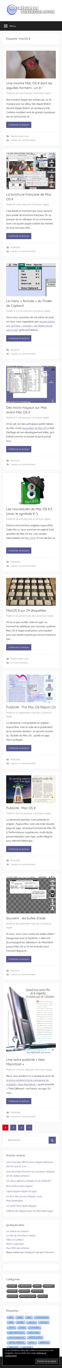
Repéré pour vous (19, 136)
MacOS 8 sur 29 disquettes (26, 610)
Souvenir (15, 349)
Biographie (49, 1286)
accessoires (42, 1317)
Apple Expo (35, 1337)
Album (22, 1327)
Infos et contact (14, 1239)
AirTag (12, 1327)
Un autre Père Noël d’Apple (21, 1205)
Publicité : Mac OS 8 (21, 808)
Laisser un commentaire (23, 140)
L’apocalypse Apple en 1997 (21, 1191)
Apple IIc (13, 1348)
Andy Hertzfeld (16, 1332)
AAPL (29, 1317)
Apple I (32, 1342)
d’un (8, 440)
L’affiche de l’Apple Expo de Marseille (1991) (29, 1211)
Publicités (15, 247)
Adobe (20, 1322)
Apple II (44, 1342)
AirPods (31, 1322)
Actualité (12, 1286)
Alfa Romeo (35, 1327)
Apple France (16, 1342)
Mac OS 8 (30, 538)
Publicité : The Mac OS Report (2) (31, 707)
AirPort (44, 1322)
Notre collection (15, 1243)
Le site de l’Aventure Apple (20, 1235)
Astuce (37, 1286)
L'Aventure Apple (42, 93)
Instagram (30, 1252)
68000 (20, 1317)
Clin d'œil (12, 1291)
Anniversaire (25, 1286)
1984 (11, 1317)
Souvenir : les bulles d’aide (25, 918)
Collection (24, 1291)
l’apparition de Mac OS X (35, 428)
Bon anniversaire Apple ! (19, 1186)
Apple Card (34, 1332)
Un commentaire (19, 662)
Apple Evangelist (16, 1337)
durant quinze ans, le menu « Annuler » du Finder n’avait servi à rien (30, 325)
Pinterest (49, 1252)
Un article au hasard (17, 1231)
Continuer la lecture (18, 124)
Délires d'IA (37, 1291)
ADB (11, 1322)
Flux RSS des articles (17, 1248)
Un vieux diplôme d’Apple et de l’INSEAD (28, 1181)
